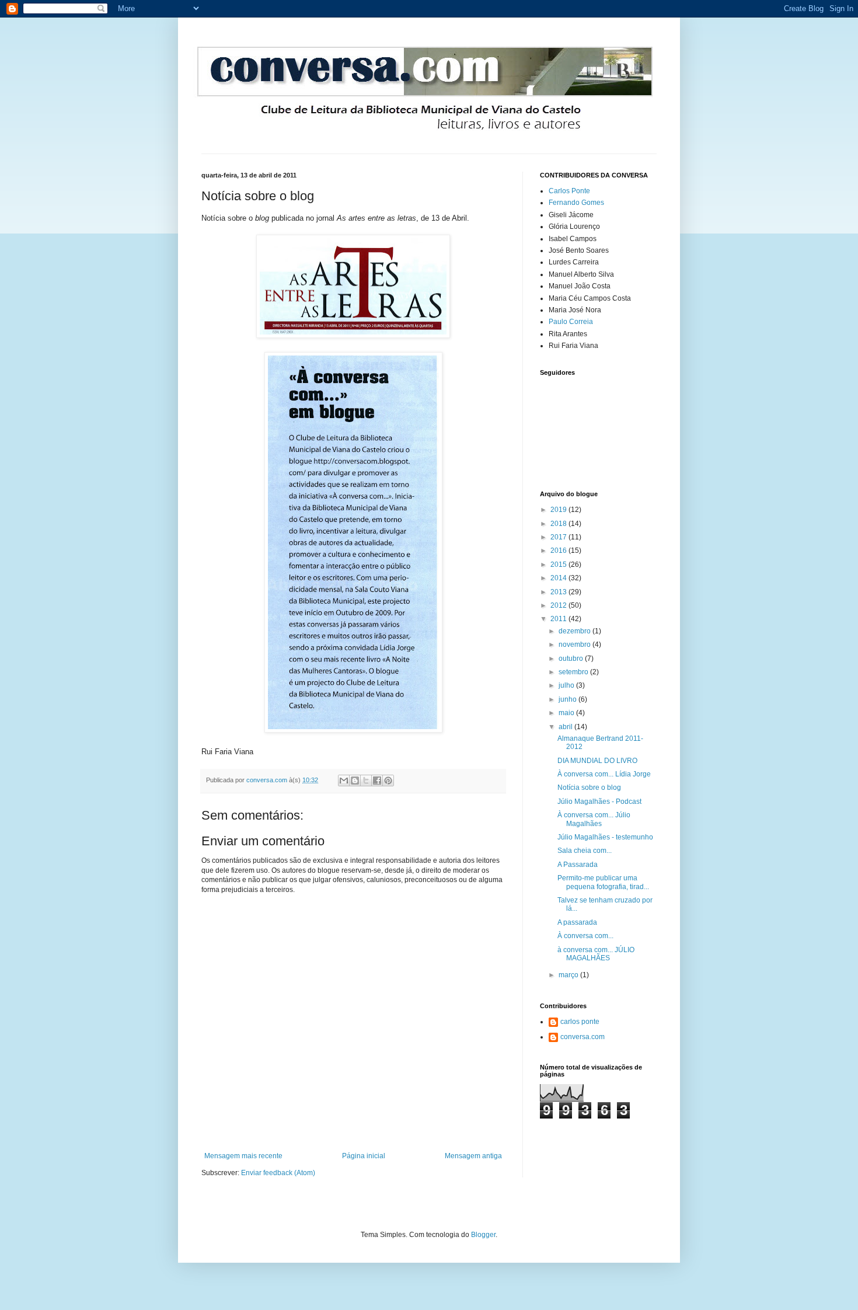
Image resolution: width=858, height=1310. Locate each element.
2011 (559, 619)
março (569, 975)
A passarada (577, 922)
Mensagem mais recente (243, 1156)
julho (567, 685)
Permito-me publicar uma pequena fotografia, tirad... (603, 882)
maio (567, 713)
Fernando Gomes (576, 202)
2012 (559, 605)
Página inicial (363, 1156)
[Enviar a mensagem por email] (344, 780)
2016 (559, 550)
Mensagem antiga (473, 1156)
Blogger (483, 1235)
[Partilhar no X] (366, 780)
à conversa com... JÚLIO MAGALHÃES (595, 954)
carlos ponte (579, 1022)
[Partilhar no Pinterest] (388, 780)
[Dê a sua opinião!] (355, 780)
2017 (559, 537)
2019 (559, 510)
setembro (574, 672)
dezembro (575, 631)
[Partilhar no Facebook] (377, 780)
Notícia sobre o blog (589, 787)
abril (566, 727)
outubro (572, 658)
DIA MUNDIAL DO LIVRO (597, 761)
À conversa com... (585, 936)
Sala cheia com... (584, 850)
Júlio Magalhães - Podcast (599, 801)
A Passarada (577, 864)
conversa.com (582, 1037)
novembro (575, 644)
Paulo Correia (571, 322)
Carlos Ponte (569, 191)
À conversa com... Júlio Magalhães (593, 819)
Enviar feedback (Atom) (278, 1173)
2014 (559, 578)
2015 (559, 564)
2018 (559, 524)
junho (568, 699)
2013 (559, 592)
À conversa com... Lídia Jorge (604, 774)
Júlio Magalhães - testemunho (605, 837)
